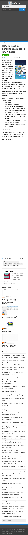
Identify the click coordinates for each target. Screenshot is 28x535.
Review (5, 298)
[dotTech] (14, 4)
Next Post (21, 43)
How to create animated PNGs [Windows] (8, 330)
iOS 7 (8, 262)
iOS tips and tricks (14, 262)
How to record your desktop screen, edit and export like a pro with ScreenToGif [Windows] (10, 301)
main (5, 265)
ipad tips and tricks (8, 263)
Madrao (5, 57)
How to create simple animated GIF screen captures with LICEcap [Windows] (10, 345)
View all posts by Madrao (11, 283)
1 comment (21, 57)
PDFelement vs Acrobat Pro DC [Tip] (11, 391)
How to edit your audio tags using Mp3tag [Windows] (9, 316)
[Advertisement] (14, 26)
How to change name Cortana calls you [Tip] (13, 471)
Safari (9, 265)
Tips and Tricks (15, 265)
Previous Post (7, 43)
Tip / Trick (5, 55)
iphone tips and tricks (17, 263)
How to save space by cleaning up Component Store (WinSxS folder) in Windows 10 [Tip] (13, 452)
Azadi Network (8, 533)
